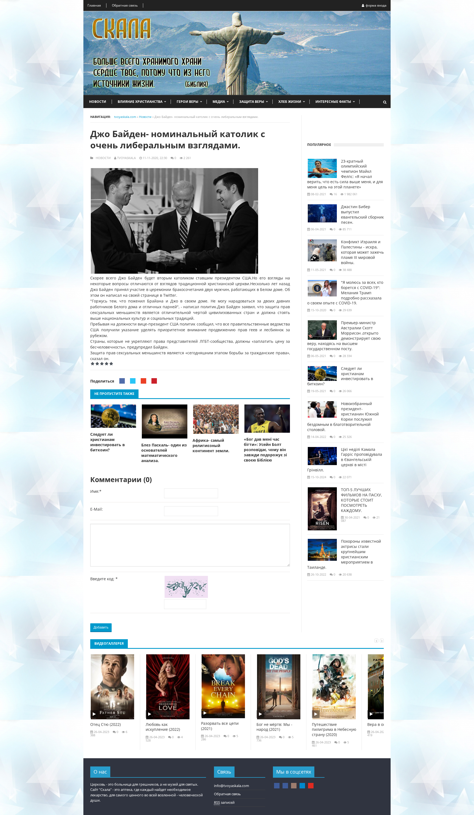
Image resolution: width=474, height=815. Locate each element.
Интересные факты (333, 101)
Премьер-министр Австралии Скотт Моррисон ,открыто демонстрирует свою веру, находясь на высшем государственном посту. (344, 335)
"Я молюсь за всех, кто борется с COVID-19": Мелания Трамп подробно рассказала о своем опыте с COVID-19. (345, 293)
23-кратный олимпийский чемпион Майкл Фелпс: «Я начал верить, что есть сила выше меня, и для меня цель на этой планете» (345, 174)
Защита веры (251, 101)
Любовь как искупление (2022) (163, 727)
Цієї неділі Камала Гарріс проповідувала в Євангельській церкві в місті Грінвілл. (344, 460)
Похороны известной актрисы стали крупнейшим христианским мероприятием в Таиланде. (344, 554)
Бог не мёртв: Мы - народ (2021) (274, 727)
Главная (94, 5)
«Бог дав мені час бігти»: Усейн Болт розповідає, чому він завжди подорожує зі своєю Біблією (265, 450)
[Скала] (277, 785)
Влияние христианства (140, 101)
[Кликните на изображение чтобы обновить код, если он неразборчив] (187, 596)
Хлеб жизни (289, 101)
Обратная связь (125, 5)
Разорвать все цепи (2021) (220, 726)
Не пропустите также (114, 393)
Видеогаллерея (109, 643)
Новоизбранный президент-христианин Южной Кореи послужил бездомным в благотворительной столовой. (343, 416)
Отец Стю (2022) (105, 724)
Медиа (219, 101)
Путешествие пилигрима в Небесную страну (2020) (334, 729)
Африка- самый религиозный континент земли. (211, 445)
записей (224, 802)
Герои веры (187, 101)
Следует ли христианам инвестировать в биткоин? (107, 442)
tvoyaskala (126, 158)
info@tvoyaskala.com (231, 785)
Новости (97, 101)
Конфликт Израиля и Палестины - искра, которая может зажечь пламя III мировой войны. (362, 252)
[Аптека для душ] (285, 785)
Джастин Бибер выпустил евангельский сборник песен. (362, 214)
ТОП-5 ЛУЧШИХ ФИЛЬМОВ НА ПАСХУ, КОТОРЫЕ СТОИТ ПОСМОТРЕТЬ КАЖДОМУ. (361, 500)
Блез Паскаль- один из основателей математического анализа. (164, 453)
